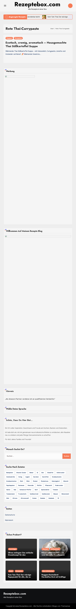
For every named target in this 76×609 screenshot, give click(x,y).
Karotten (36, 477)
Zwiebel (42, 498)
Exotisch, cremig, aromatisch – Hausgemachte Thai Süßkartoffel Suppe (36, 44)
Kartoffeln (45, 477)
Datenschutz (10, 515)
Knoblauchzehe (56, 477)
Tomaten (55, 490)
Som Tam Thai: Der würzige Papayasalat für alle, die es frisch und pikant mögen (19, 576)
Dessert (45, 549)
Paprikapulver (10, 485)
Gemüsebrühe (10, 477)
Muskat (35, 481)
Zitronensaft (25, 498)
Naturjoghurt (56, 481)
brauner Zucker (21, 472)
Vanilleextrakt (34, 494)
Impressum (9, 520)
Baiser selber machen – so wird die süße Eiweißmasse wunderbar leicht (53, 554)
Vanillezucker (46, 494)
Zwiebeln (51, 498)
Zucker (34, 498)
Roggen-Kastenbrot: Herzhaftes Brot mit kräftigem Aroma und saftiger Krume (54, 576)
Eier (42, 472)
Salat (11, 571)
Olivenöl (65, 481)
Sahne (8, 490)
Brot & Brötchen (48, 571)
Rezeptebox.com (14, 593)
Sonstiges (12, 549)
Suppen (9, 38)
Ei (37, 472)
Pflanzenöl (48, 485)
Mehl (21, 481)
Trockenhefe (22, 494)
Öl (58, 498)
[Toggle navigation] (5, 5)
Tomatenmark (10, 494)
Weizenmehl (65, 494)
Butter (31, 472)
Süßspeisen (55, 549)
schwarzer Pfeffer (25, 490)
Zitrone (15, 498)
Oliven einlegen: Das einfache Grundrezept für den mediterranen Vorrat (20, 554)
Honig (20, 477)
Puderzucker (59, 485)
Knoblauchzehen (11, 481)
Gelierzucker (61, 472)
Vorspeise (18, 38)
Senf (36, 490)
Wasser (55, 494)
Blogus (54, 606)
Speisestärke (45, 490)
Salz (15, 490)
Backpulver (9, 472)
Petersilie (31, 485)
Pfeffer (39, 485)
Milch (28, 481)
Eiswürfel (50, 472)
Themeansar (65, 606)
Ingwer (27, 477)
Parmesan (21, 485)
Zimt (7, 498)
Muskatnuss (44, 481)
